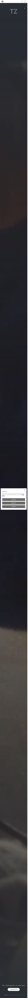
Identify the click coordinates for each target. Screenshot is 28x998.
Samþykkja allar (13, 503)
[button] (5, 1)
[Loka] (24, 489)
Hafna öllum (14, 506)
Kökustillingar (13, 499)
